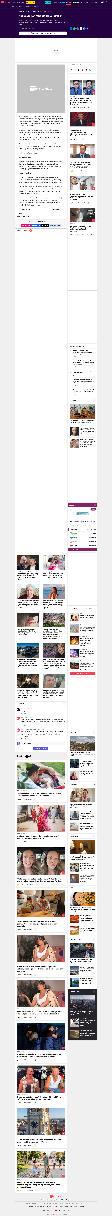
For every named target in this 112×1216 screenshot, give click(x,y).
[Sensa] (68, 1203)
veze (23, 216)
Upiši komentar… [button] (27, 743)
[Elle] (39, 1203)
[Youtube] (82, 70)
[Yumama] (75, 1203)
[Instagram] (75, 70)
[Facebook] (71, 70)
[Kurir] (28, 1203)
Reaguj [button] (20, 230)
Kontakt (42, 1206)
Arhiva (71, 1206)
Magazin (28, 11)
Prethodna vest (26, 209)
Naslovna (21, 11)
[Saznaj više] (94, 400)
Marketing (30, 1206)
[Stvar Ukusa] (83, 1203)
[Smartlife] (61, 1203)
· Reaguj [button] (76, 171)
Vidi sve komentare (40, 748)
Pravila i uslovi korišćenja (51, 1206)
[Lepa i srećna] (55, 1203)
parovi (29, 216)
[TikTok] (86, 70)
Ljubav (34, 11)
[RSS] (93, 70)
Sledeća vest (56, 209)
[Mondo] (6, 2)
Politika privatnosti (79, 1206)
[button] (65, 28)
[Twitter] (79, 70)
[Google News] (90, 70)
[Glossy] (49, 1203)
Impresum (36, 1206)
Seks (18, 216)
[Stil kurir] (44, 1203)
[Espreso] (34, 1203)
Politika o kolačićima (64, 1206)
